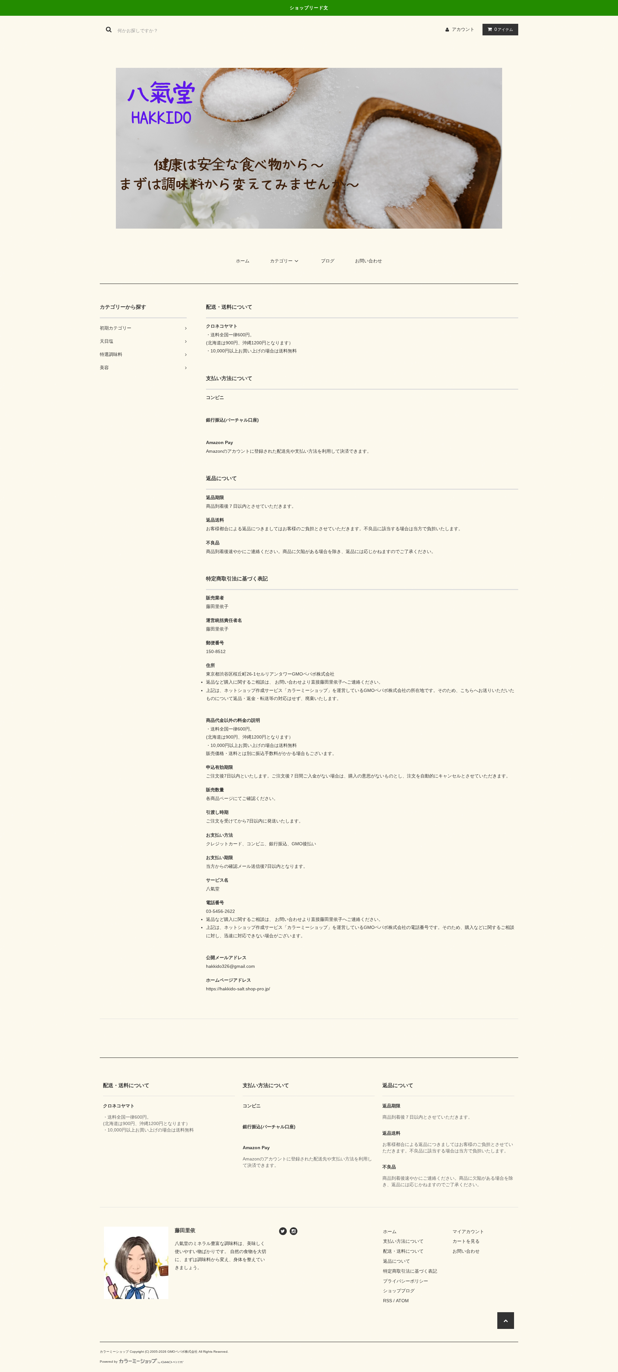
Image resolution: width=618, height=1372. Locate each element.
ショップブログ (399, 1290)
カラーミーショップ (114, 1351)
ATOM (402, 1300)
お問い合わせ (368, 260)
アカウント (463, 29)
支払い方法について (403, 1241)
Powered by (108, 1361)
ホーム (242, 260)
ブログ (327, 260)
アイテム (503, 29)
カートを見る (466, 1241)
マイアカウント (468, 1231)
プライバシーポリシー (405, 1281)
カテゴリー (281, 260)
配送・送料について (403, 1251)
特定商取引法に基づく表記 (410, 1271)
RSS (387, 1300)
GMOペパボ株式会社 (182, 1351)
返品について (396, 1261)
